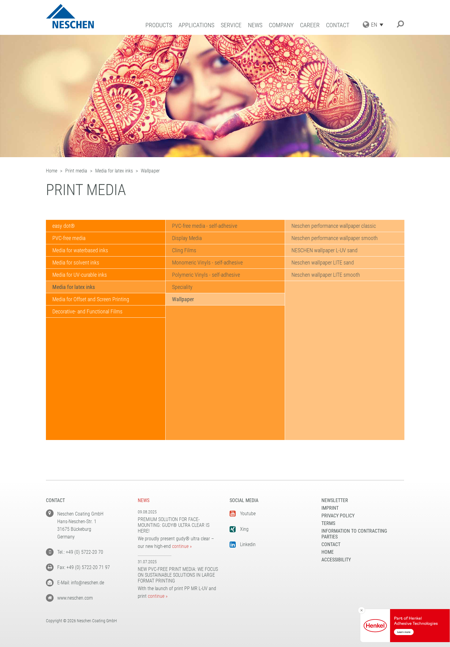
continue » (182, 546)
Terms (328, 523)
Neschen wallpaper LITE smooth (325, 275)
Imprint (330, 508)
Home (327, 552)
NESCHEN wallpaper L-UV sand (324, 250)
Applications (196, 25)
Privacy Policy (337, 516)
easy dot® (63, 226)
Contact (337, 25)
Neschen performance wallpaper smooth (334, 238)
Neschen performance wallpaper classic (333, 226)
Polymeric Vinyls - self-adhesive (206, 275)
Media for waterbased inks (80, 250)
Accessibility (336, 560)
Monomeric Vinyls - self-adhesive (207, 262)
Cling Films (184, 250)
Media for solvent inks (75, 262)
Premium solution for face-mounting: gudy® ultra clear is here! (173, 525)
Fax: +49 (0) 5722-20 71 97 (83, 567)
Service (231, 25)
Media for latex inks (73, 287)
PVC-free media (68, 238)
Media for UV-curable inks (79, 275)
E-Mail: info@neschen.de (80, 583)
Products (158, 25)
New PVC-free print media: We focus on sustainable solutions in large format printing (178, 575)
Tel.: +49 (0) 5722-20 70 (80, 552)
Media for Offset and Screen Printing (90, 299)
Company (281, 25)
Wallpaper (183, 299)
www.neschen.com (75, 598)
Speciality (182, 287)
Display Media (187, 238)
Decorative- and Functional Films (87, 311)
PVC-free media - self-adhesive (204, 226)
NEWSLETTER (334, 500)
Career (310, 25)
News (255, 25)
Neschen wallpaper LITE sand (322, 262)
